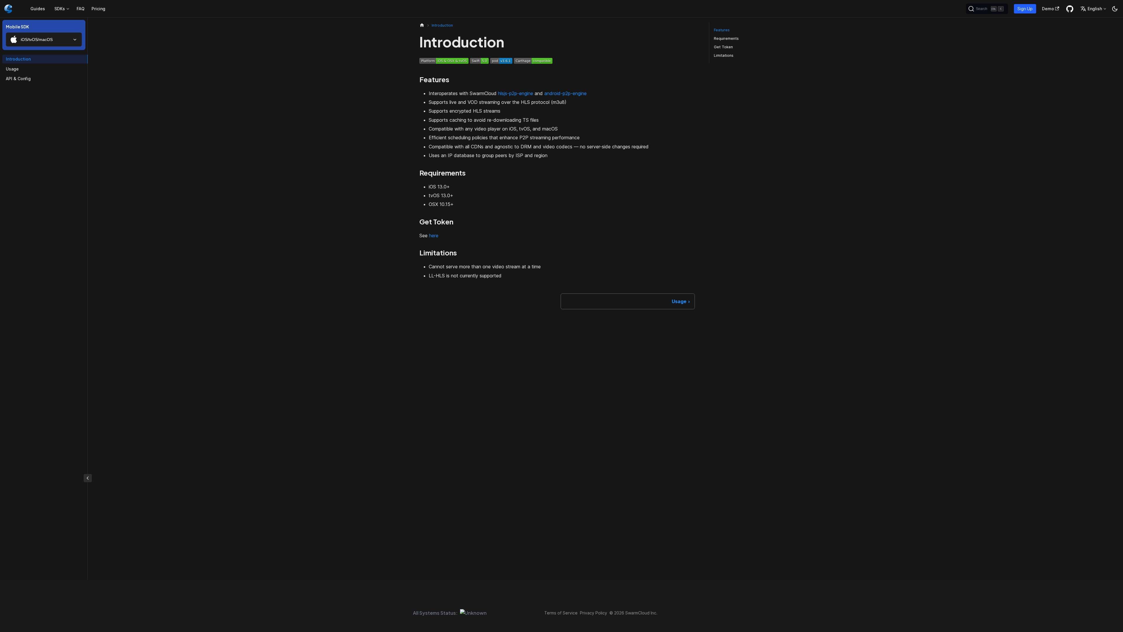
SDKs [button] (59, 8)
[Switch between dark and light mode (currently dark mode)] (1114, 8)
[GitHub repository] (1070, 8)
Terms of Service (561, 612)
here (433, 235)
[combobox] (44, 39)
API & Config (18, 78)
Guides (37, 8)
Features (722, 30)
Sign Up (1025, 8)
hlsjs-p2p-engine (515, 93)
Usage (12, 68)
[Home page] (422, 25)
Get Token (723, 47)
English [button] (1095, 8)
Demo (1048, 8)
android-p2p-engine (565, 93)
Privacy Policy (593, 612)
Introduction (18, 58)
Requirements (726, 38)
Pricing (98, 8)
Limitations (723, 55)
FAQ (81, 8)
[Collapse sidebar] (88, 478)
